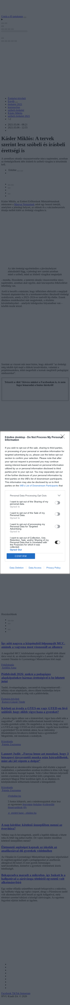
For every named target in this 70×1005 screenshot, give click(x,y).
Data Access (35, 567)
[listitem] (35, 495)
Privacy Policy (53, 567)
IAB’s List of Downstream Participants (39, 485)
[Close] (64, 437)
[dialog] (35, 502)
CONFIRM (21, 556)
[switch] (57, 502)
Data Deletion (17, 567)
